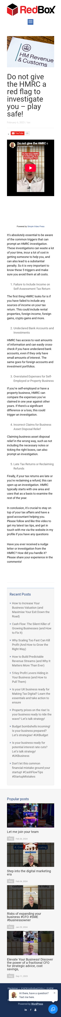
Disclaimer (13, 988)
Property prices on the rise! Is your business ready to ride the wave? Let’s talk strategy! (32, 714)
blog (11, 838)
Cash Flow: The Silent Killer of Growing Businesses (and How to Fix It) (31, 628)
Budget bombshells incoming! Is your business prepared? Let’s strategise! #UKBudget (31, 731)
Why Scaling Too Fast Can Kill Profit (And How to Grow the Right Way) (31, 645)
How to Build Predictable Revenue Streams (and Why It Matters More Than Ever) (31, 661)
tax (28, 122)
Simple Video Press (35, 226)
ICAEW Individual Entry (32, 988)
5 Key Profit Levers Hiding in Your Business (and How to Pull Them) (30, 677)
